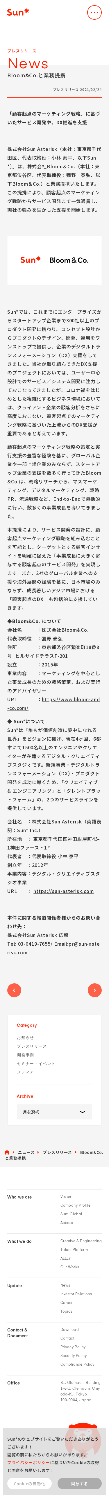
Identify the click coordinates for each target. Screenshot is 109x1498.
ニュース (26, 1152)
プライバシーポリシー (28, 1462)
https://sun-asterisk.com (63, 890)
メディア (25, 1072)
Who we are (19, 1197)
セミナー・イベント (36, 1064)
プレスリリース (32, 1046)
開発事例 (25, 1055)
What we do (19, 1242)
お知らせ (25, 1037)
